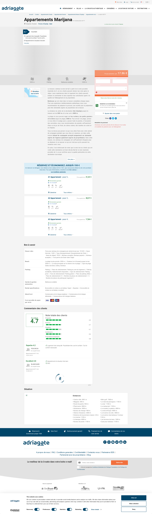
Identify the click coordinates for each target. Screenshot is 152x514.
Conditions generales (65, 452)
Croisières (111, 8)
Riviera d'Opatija (43, 24)
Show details (95, 509)
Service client (135, 2)
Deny (133, 509)
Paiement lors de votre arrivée (96, 432)
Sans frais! (54, 431)
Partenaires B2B (108, 452)
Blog (89, 455)
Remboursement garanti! (74, 431)
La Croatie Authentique (94, 8)
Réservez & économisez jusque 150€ (34, 432)
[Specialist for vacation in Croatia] (36, 443)
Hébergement (68, 8)
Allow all (133, 498)
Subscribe (119, 462)
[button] (141, 2)
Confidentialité (80, 452)
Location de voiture (126, 8)
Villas (79, 8)
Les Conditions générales (58, 172)
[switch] (54, 509)
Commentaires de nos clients (118, 432)
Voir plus (26, 43)
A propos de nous (43, 452)
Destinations (142, 8)
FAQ (53, 452)
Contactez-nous (94, 452)
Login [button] (126, 2)
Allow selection (134, 503)
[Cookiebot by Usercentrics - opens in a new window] (15, 510)
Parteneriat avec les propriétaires (72, 455)
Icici (51, 24)
